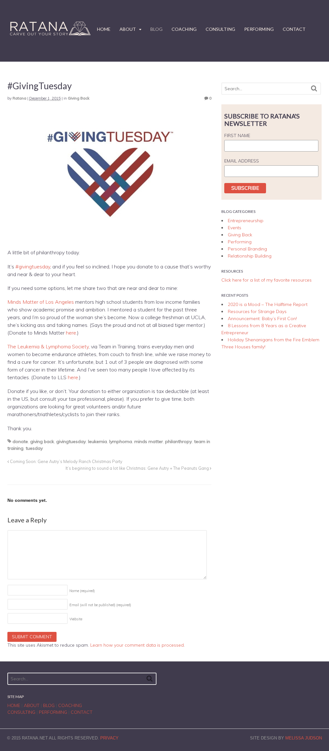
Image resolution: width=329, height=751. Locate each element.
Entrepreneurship (245, 220)
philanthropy (178, 441)
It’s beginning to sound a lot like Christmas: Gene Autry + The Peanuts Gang (138, 468)
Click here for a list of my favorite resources (266, 280)
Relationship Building (249, 256)
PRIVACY (109, 738)
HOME (104, 29)
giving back (42, 441)
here (71, 332)
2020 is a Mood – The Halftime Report (267, 304)
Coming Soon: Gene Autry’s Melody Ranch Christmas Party (65, 461)
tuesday (34, 448)
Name (82, 591)
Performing (240, 242)
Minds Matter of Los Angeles (40, 302)
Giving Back (78, 98)
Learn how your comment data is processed (137, 645)
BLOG (156, 29)
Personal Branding (247, 249)
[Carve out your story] (49, 35)
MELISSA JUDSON (303, 738)
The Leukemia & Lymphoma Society (48, 346)
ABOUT (128, 29)
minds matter (148, 441)
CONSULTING (220, 29)
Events (234, 228)
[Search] (314, 88)
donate (20, 441)
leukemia (97, 441)
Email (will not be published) (100, 605)
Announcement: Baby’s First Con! (262, 318)
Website (75, 619)
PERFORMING (259, 29)
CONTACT (294, 29)
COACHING (184, 29)
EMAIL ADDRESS (241, 161)
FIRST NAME (237, 135)
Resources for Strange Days (257, 311)
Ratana (19, 98)
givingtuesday (71, 441)
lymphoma (120, 441)
